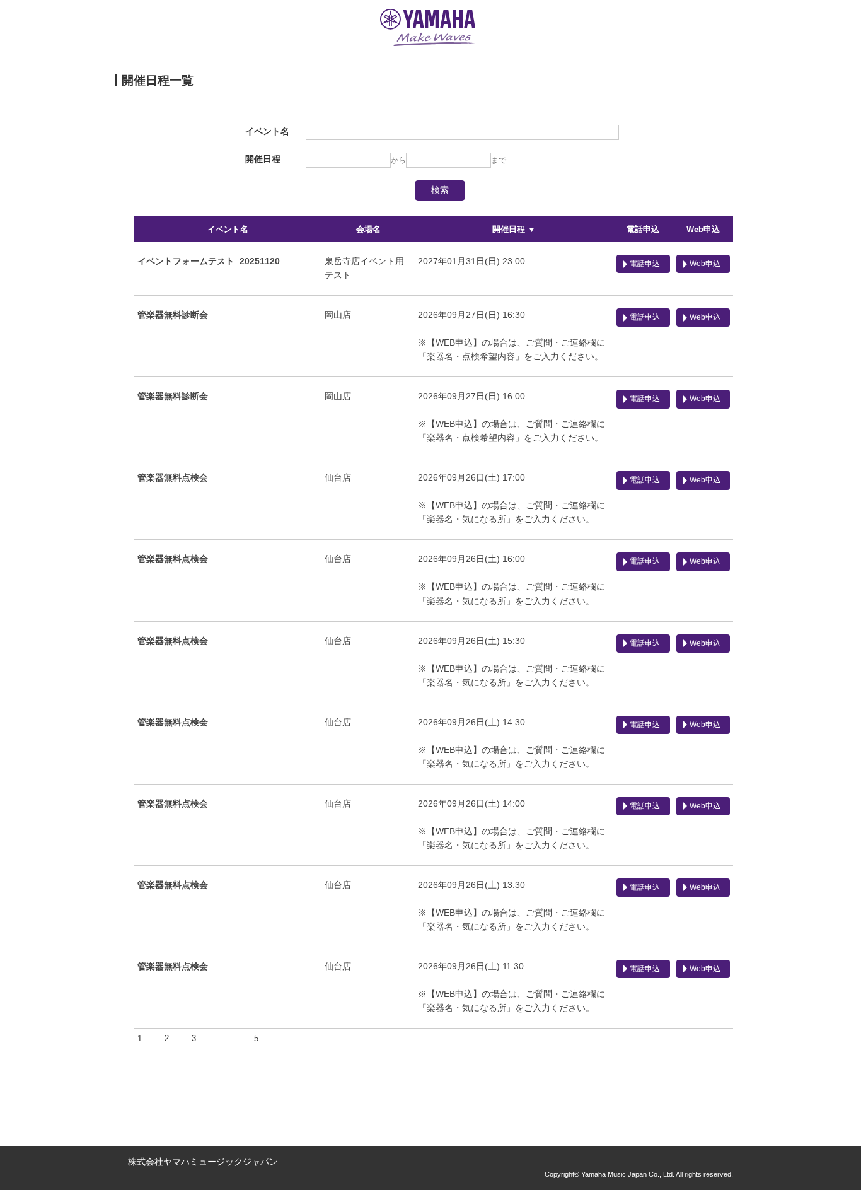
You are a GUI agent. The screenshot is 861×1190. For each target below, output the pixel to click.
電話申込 (643, 229)
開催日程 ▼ (514, 229)
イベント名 (227, 229)
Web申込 (703, 229)
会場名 (368, 229)
